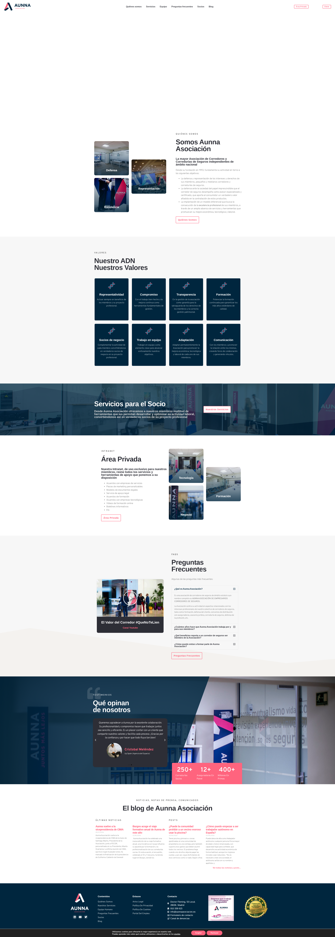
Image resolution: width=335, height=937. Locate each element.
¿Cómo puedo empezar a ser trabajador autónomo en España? (222, 829)
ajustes (177, 934)
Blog (211, 6)
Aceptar (198, 933)
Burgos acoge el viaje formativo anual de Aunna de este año (149, 829)
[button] (130, 597)
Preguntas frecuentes (182, 6)
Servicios (150, 6)
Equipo (163, 6)
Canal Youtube (130, 628)
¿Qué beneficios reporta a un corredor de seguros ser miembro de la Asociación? (201, 636)
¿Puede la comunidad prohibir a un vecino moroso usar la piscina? (185, 829)
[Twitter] (86, 917)
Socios (200, 6)
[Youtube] (80, 917)
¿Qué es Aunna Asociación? (188, 589)
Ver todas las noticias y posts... (227, 868)
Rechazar (214, 933)
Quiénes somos (134, 6)
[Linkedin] (75, 917)
